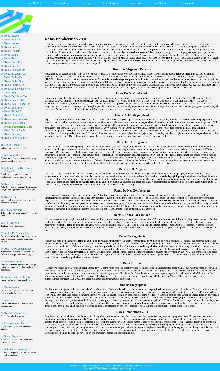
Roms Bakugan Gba (15, 73)
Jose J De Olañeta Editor (17, 248)
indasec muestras (143, 365)
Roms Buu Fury (13, 134)
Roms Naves (159, 3)
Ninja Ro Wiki (12, 222)
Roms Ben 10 (11, 92)
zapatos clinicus (76, 365)
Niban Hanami (12, 144)
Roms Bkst (135, 3)
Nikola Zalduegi (13, 209)
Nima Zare (10, 300)
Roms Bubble (11, 58)
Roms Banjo (11, 54)
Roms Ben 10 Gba (14, 100)
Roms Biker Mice (14, 107)
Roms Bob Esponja (14, 122)
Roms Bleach (11, 35)
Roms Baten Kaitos (14, 84)
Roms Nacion (33, 3)
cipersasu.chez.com (112, 368)
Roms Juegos (11, 43)
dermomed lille (107, 365)
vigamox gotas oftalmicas (124, 365)
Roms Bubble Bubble (16, 137)
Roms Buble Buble (14, 130)
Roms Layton (110, 3)
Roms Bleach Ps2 (14, 115)
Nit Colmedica (12, 155)
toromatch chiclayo (92, 365)
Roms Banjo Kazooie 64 (17, 88)
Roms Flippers (12, 50)
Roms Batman (12, 39)
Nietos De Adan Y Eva (16, 233)
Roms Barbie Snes (14, 81)
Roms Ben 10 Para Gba (17, 103)
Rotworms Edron (13, 261)
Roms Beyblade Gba (15, 96)
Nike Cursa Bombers (15, 349)
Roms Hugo (85, 3)
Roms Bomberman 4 (15, 119)
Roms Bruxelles (13, 62)
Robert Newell (12, 287)
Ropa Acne (10, 196)
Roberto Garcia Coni (15, 313)
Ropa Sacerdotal (13, 184)
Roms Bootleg (12, 47)
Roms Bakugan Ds (14, 69)
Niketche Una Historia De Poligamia (18, 170)
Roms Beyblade (13, 66)
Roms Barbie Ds (13, 77)
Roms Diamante (185, 3)
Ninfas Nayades (13, 336)
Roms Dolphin (60, 3)
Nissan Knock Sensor (16, 323)
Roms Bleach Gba (14, 111)
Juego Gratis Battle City (17, 276)
